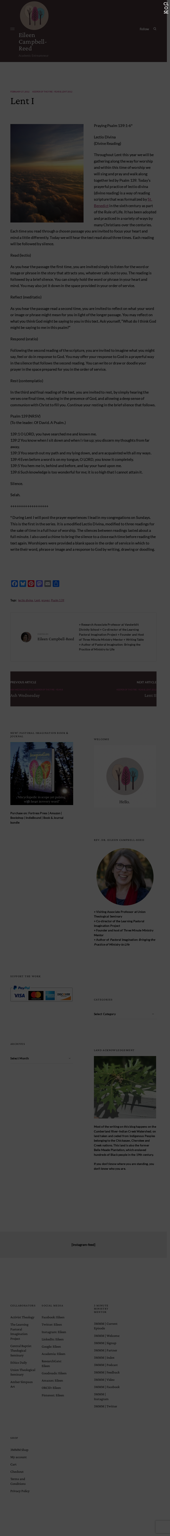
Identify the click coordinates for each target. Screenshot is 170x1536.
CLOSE (166, 3)
